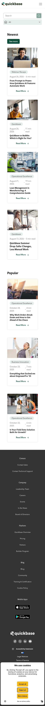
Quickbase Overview (22, 532)
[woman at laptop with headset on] (22, 58)
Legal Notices (22, 656)
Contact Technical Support (22, 471)
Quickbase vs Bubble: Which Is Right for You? (20, 137)
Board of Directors (22, 514)
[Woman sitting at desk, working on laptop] (22, 110)
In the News (22, 508)
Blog (22, 569)
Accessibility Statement (24, 649)
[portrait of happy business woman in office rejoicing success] (22, 348)
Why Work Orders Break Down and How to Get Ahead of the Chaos (21, 317)
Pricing (22, 538)
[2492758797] (22, 162)
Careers (22, 495)
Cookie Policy (22, 588)
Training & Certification (22, 582)
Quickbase (16, 124)
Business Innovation (20, 362)
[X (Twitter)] (20, 641)
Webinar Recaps (19, 72)
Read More (21, 91)
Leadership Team (22, 489)
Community (22, 575)
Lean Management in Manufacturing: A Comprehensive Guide (20, 190)
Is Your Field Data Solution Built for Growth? (22, 431)
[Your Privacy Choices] (22, 652)
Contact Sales (22, 465)
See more (13, 41)
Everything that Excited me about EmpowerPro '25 (22, 375)
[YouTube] (30, 641)
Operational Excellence (22, 176)
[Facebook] (15, 641)
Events (22, 502)
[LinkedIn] (25, 641)
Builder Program (22, 551)
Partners (23, 545)
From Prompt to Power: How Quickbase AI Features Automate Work (22, 83)
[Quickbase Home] (23, 633)
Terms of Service (22, 660)
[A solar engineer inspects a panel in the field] (22, 289)
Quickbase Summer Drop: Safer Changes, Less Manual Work (21, 246)
